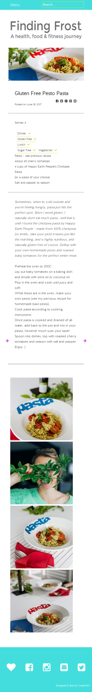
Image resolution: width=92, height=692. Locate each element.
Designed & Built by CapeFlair (73, 685)
